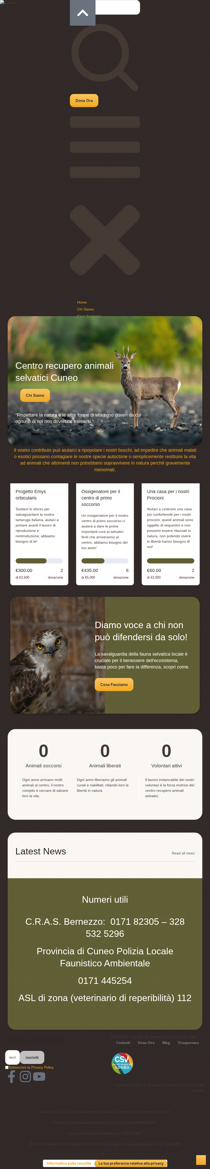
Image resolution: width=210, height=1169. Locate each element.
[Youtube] (39, 1076)
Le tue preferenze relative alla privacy (131, 1163)
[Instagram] (25, 1076)
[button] (84, 100)
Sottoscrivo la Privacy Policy (31, 1067)
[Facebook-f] (11, 1076)
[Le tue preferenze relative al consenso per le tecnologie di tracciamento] (201, 1160)
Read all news (183, 853)
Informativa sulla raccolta (69, 1163)
